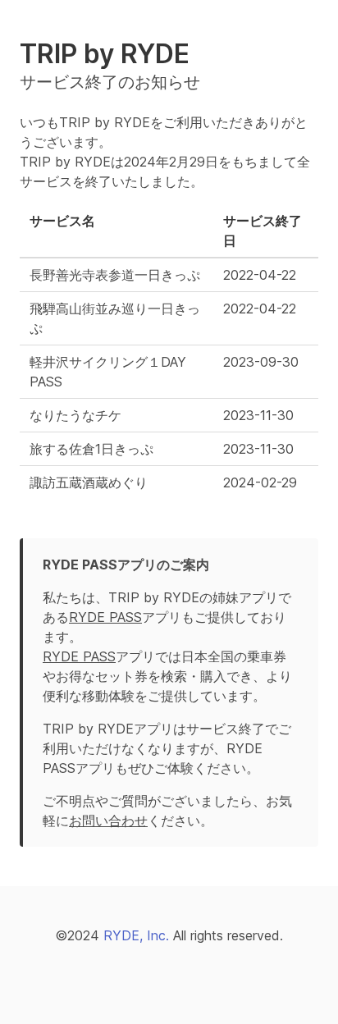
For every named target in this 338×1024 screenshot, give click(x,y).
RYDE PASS (105, 617)
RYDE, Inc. (136, 935)
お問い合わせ (108, 820)
